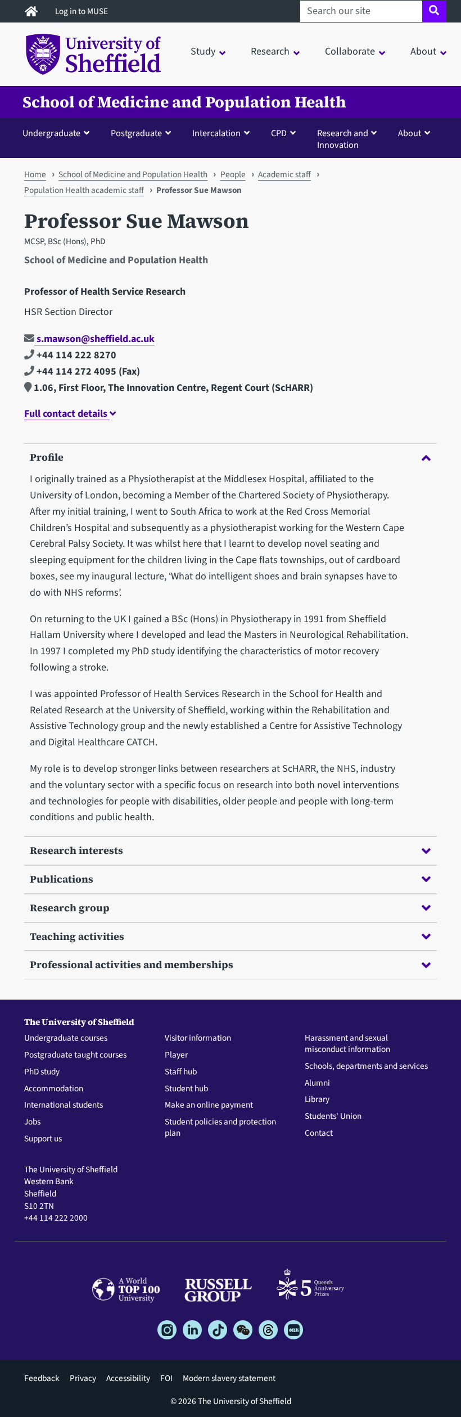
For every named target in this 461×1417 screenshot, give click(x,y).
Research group (70, 908)
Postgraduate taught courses (75, 1055)
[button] (58, 132)
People (233, 174)
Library (317, 1099)
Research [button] (270, 51)
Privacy (83, 1378)
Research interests (76, 850)
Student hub (186, 1089)
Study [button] (203, 51)
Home (35, 174)
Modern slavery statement (229, 1378)
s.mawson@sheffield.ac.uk (94, 339)
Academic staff (284, 174)
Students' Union (333, 1116)
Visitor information (198, 1038)
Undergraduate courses (65, 1038)
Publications (61, 879)
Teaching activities (77, 936)
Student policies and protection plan (220, 1128)
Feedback (42, 1378)
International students (63, 1105)
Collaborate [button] (350, 51)
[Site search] (434, 11)
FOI (166, 1378)
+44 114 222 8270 (75, 355)
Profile (47, 457)
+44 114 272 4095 (75, 372)
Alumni (317, 1083)
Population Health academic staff (84, 190)
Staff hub (181, 1072)
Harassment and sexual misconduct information (347, 1044)
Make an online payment (209, 1105)
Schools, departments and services (366, 1066)
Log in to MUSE (82, 11)
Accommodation (53, 1089)
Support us (43, 1139)
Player (176, 1055)
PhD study (42, 1072)
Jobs (32, 1122)
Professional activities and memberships (131, 964)
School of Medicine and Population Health (184, 102)
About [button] (423, 51)
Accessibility (128, 1378)
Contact (319, 1133)
